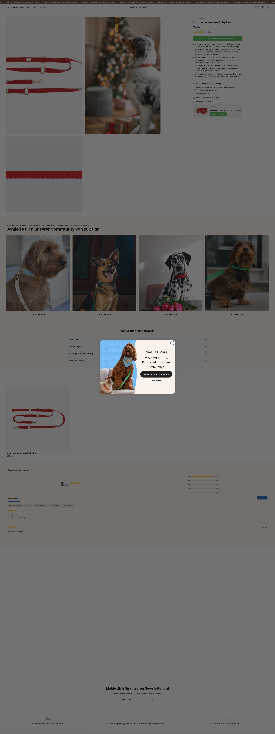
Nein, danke (156, 380)
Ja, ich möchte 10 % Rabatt (156, 374)
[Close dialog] (172, 343)
